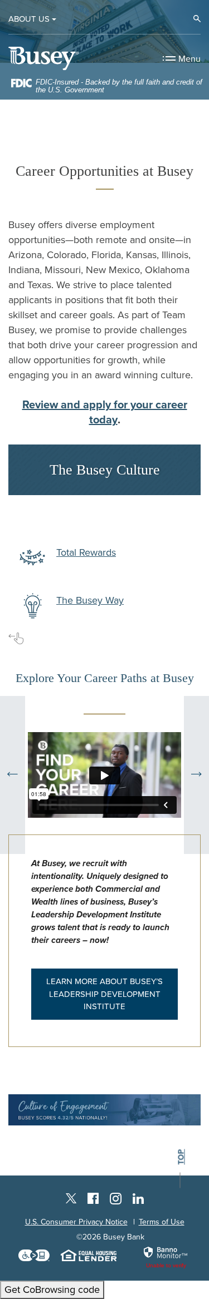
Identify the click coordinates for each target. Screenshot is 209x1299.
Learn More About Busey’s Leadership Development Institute (104, 993)
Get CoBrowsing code (52, 1289)
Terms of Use (161, 1222)
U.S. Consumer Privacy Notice (76, 1222)
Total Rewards (86, 552)
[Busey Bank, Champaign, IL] (43, 58)
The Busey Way (90, 600)
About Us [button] (29, 19)
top (181, 1157)
